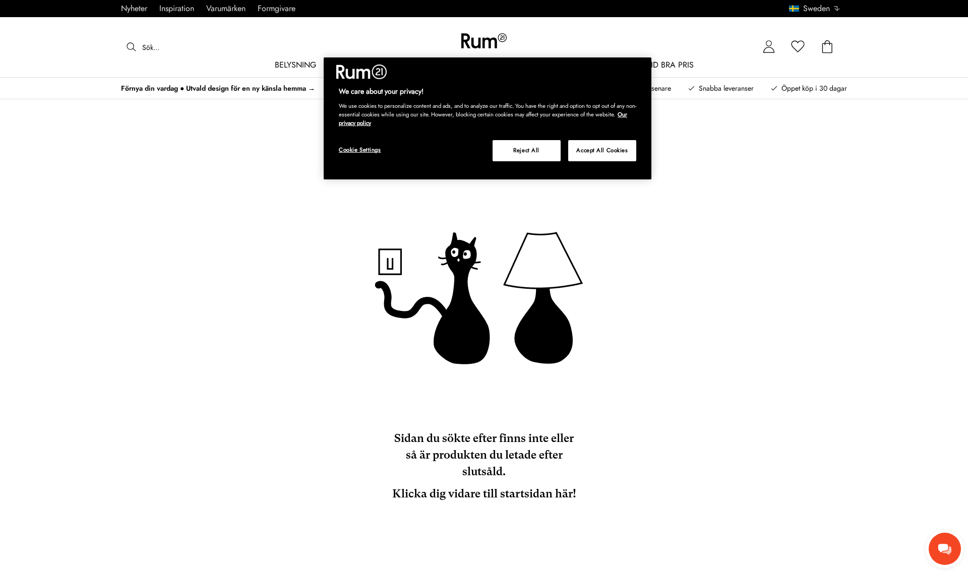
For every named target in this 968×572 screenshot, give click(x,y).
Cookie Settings (360, 150)
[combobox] (815, 9)
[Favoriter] (798, 47)
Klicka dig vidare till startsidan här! (484, 493)
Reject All (526, 150)
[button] (818, 9)
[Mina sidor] (768, 47)
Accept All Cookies (602, 150)
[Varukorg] (827, 47)
